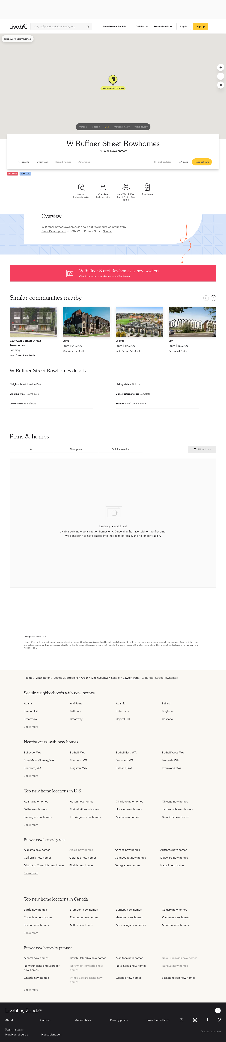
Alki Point (76, 703)
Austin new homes (81, 801)
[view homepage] (18, 26)
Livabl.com (189, 645)
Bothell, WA (77, 752)
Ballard (166, 703)
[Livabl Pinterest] (219, 1020)
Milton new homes (81, 925)
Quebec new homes (128, 977)
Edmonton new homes (84, 917)
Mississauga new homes (131, 925)
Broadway (76, 719)
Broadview (30, 719)
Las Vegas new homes (38, 817)
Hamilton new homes (129, 917)
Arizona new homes (127, 850)
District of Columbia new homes (44, 865)
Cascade (167, 719)
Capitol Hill (123, 719)
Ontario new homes (36, 977)
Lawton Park (34, 384)
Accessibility (83, 1020)
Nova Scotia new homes (131, 965)
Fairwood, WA (124, 760)
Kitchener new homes (176, 917)
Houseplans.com (51, 1034)
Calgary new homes (174, 909)
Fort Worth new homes (84, 809)
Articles (140, 26)
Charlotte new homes (129, 801)
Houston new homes (129, 809)
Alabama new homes (37, 850)
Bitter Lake (122, 711)
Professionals (161, 26)
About (9, 1020)
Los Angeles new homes (85, 817)
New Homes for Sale (114, 26)
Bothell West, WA (173, 752)
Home (28, 677)
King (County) (99, 677)
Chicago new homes (175, 801)
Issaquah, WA (170, 760)
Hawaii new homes (172, 865)
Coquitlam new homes (38, 917)
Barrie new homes (35, 909)
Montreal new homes (175, 925)
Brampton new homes (84, 909)
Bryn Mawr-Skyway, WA (39, 760)
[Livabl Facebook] (207, 1019)
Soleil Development (115, 151)
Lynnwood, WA (171, 768)
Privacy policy (119, 1020)
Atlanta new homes (36, 801)
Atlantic (121, 703)
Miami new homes (127, 817)
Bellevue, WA (32, 752)
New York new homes (175, 817)
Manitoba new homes (129, 958)
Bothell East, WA (126, 752)
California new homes (37, 857)
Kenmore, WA (32, 768)
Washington (43, 677)
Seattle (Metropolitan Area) (71, 677)
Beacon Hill (31, 711)
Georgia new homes (127, 865)
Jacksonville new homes (177, 809)
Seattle (107, 231)
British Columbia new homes (88, 958)
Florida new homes (81, 865)
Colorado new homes (82, 857)
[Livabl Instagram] (195, 1020)
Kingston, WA (78, 768)
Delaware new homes (174, 857)
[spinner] (88, 27)
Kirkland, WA (124, 768)
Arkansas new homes (173, 850)
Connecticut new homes (130, 857)
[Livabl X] (181, 1019)
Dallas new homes (35, 809)
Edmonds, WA (79, 760)
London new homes (36, 925)
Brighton (167, 711)
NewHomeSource (16, 1034)
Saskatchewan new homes (178, 977)
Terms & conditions (157, 1020)
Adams (28, 703)
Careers (45, 1020)
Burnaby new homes (129, 909)
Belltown (75, 711)
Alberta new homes (36, 958)
